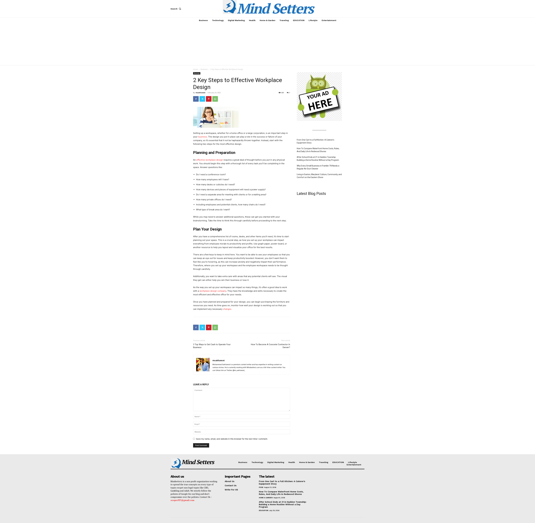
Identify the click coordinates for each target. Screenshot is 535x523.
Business (204, 69)
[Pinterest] (208, 99)
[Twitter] (202, 99)
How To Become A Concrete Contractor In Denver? (270, 346)
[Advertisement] (267, 44)
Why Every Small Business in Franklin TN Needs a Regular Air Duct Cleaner (318, 167)
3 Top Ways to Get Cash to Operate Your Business (212, 346)
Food (261, 487)
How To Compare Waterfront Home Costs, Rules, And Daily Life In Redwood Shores (318, 150)
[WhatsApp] (215, 99)
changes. (227, 309)
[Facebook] (196, 99)
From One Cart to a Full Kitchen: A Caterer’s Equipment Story (315, 141)
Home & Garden (266, 498)
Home (195, 69)
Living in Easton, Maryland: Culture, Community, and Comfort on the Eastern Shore (319, 175)
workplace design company (213, 291)
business (202, 136)
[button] (176, 9)
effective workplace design (209, 160)
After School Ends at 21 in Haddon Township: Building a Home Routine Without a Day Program (318, 158)
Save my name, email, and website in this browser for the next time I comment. (232, 439)
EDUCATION (263, 510)
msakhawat (200, 93)
